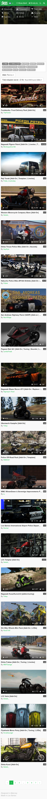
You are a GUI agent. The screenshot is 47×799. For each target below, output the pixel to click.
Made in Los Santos (8, 795)
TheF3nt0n (7, 112)
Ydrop (5, 426)
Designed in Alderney (9, 793)
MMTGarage (7, 664)
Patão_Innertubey (9, 181)
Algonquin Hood (8, 391)
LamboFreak (7, 351)
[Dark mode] (40, 3)
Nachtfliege (7, 317)
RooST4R (6, 630)
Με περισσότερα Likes (21, 80)
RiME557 (6, 460)
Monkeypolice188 (9, 147)
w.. (4, 494)
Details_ (6, 215)
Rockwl (5, 528)
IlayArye (6, 249)
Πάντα (7, 75)
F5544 (5, 283)
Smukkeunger (8, 733)
